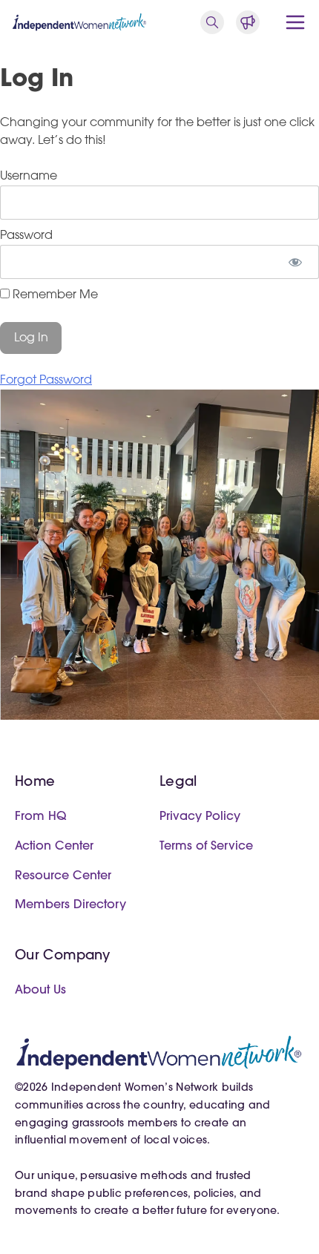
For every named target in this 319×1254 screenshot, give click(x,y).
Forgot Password (46, 381)
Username (28, 177)
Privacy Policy (200, 817)
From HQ (40, 817)
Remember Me (54, 295)
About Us (40, 991)
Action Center (54, 847)
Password (26, 236)
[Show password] (295, 262)
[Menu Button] (295, 22)
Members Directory (70, 905)
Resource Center (63, 876)
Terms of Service (206, 847)
